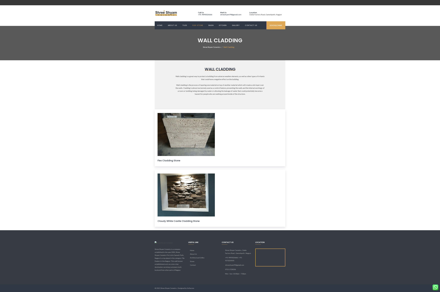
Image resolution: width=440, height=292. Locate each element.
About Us (172, 25)
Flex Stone (197, 25)
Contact (193, 265)
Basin (211, 25)
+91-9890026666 (205, 14)
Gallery (236, 25)
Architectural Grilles (197, 258)
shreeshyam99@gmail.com (230, 14)
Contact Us (251, 25)
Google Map (276, 25)
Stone (192, 261)
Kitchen (223, 25)
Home (159, 25)
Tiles (184, 25)
